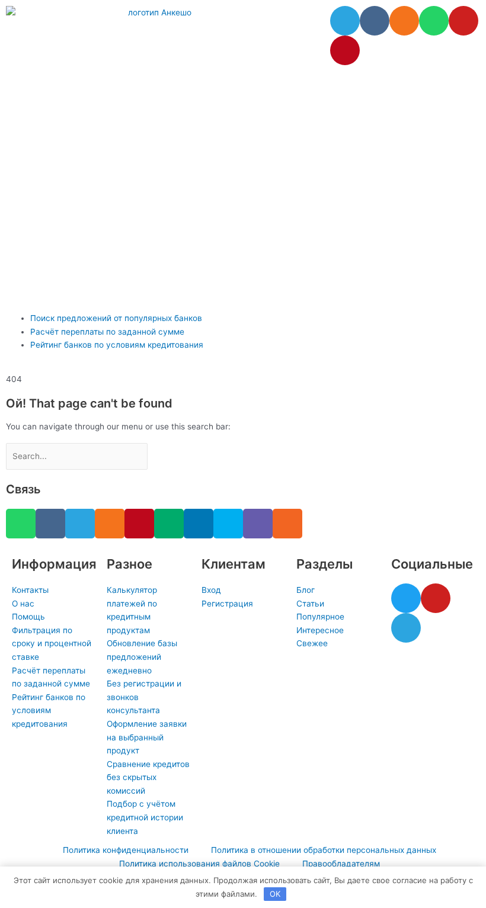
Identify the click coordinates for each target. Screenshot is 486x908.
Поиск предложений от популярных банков (116, 318)
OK (275, 894)
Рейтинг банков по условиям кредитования (116, 344)
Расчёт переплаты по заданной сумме (107, 331)
